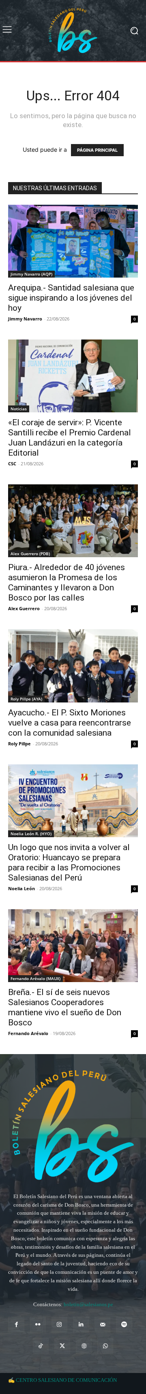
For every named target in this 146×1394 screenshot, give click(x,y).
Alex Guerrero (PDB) (30, 553)
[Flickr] (38, 1324)
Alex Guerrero (24, 608)
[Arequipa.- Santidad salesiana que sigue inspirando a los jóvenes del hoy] (73, 241)
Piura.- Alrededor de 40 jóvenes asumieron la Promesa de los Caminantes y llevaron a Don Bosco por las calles (66, 582)
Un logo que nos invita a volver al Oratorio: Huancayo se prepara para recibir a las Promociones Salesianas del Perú (69, 862)
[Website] (84, 1346)
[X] (62, 1346)
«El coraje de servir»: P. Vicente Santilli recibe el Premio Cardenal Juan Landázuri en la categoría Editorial (69, 438)
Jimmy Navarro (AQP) (31, 274)
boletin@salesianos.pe (88, 1304)
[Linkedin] (81, 1324)
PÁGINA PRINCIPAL (97, 150)
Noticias (19, 409)
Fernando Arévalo (28, 1033)
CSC (12, 463)
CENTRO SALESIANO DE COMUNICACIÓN (66, 1380)
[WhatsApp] (105, 1346)
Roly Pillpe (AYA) (26, 699)
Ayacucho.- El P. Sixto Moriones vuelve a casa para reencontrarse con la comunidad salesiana (69, 723)
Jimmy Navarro (25, 319)
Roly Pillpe (19, 743)
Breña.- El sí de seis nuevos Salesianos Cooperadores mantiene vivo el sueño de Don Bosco (64, 1007)
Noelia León (21, 888)
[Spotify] (124, 1324)
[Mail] (102, 1324)
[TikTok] (41, 1346)
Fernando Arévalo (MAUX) (35, 978)
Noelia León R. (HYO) (31, 833)
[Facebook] (16, 1324)
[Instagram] (59, 1324)
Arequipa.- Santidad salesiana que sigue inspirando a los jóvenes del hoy (71, 298)
